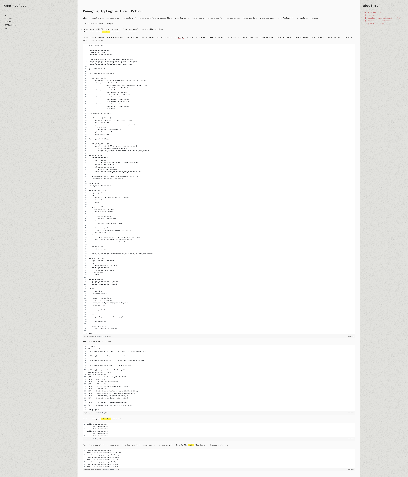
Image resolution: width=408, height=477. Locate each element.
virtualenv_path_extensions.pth (94, 469)
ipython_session (89, 413)
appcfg (181, 37)
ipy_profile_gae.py (90, 336)
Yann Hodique (14, 6)
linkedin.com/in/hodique (379, 21)
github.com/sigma (376, 23)
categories (10, 25)
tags (7, 28)
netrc (86, 439)
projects (9, 22)
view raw (350, 336)
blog (7, 15)
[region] (219, 189)
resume (370, 15)
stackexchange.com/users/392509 (383, 18)
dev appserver (273, 18)
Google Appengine (110, 18)
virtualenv (223, 445)
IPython (105, 29)
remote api (304, 18)
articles (9, 19)
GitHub (109, 336)
